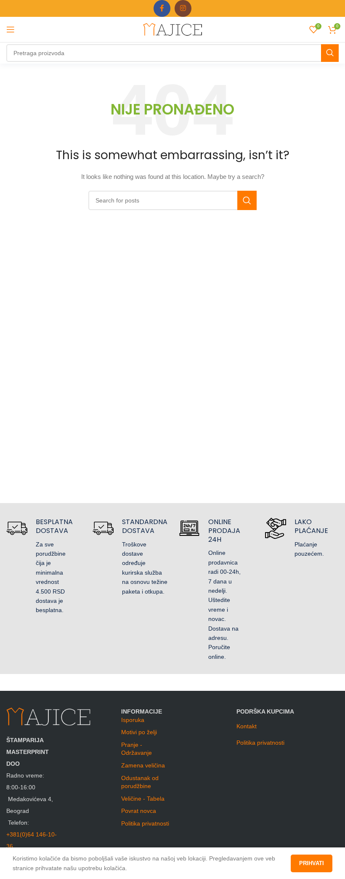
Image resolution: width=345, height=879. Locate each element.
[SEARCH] (330, 53)
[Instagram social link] (183, 8)
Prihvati (311, 863)
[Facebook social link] (162, 8)
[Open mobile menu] (10, 29)
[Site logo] (172, 29)
